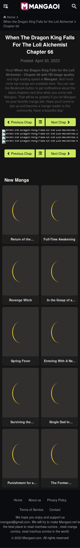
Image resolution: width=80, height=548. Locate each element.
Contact (55, 509)
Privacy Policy (56, 500)
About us (34, 500)
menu (5, 6)
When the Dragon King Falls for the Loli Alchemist (40, 41)
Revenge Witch (20, 300)
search (74, 6)
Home (18, 500)
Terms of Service (31, 509)
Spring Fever (20, 361)
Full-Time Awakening (59, 239)
